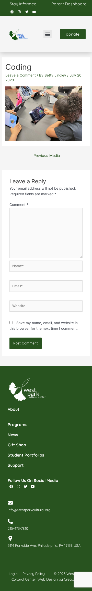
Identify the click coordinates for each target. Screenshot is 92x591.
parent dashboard (69, 3)
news (13, 434)
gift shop (17, 444)
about (13, 409)
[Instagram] (19, 12)
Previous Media (46, 155)
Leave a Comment (20, 75)
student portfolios (26, 455)
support (16, 465)
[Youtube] (34, 12)
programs (17, 424)
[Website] (46, 307)
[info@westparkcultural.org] (10, 502)
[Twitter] (27, 12)
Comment (18, 205)
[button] (47, 34)
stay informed (23, 3)
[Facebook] (12, 12)
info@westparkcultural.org (29, 510)
